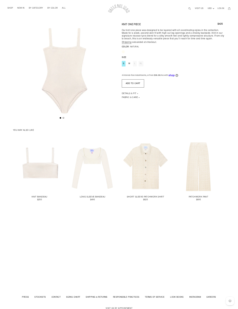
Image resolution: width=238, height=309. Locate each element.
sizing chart (73, 297)
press (25, 297)
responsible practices (126, 297)
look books (177, 297)
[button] (60, 118)
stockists (40, 297)
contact (56, 297)
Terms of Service (155, 297)
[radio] (123, 51)
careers (211, 297)
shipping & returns (96, 297)
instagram (195, 297)
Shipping (126, 42)
